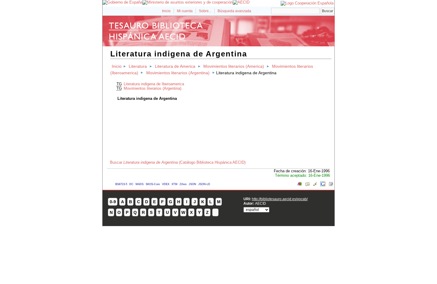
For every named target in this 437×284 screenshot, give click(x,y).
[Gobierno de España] (122, 2)
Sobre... (205, 11)
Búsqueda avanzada (234, 11)
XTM (174, 184)
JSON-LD (204, 184)
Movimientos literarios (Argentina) (178, 72)
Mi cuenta (185, 11)
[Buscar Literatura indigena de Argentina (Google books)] (299, 185)
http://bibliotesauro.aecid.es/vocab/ (280, 199)
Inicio (166, 11)
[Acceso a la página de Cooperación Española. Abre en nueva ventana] (307, 3)
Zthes (183, 184)
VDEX (165, 184)
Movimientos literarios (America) (233, 66)
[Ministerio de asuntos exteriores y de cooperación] (187, 2)
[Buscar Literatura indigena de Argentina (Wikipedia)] (330, 185)
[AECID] (241, 2)
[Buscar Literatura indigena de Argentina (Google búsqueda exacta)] (322, 185)
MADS (140, 184)
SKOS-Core (153, 184)
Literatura (138, 66)
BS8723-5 (121, 184)
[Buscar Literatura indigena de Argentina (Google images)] (307, 185)
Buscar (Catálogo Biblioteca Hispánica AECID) (178, 162)
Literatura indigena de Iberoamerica (154, 84)
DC (131, 184)
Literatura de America (175, 66)
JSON (192, 184)
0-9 (113, 201)
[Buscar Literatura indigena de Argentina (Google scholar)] (315, 185)
